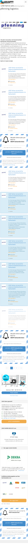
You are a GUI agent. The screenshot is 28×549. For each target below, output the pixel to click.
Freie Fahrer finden (14, 395)
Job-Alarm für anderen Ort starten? (14, 157)
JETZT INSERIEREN (14, 421)
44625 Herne (13, 82)
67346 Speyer (13, 209)
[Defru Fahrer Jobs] (17, 483)
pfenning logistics (12, 79)
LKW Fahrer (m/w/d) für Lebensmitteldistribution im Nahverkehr (17, 69)
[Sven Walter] (23, 488)
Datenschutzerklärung (10, 164)
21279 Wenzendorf (14, 301)
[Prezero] (5, 494)
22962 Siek (12, 233)
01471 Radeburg (13, 186)
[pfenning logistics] (5, 483)
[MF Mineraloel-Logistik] (11, 483)
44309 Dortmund (13, 256)
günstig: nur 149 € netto (10, 418)
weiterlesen (21, 470)
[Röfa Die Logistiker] (11, 494)
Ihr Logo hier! (14, 500)
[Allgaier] (23, 483)
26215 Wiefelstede (14, 277)
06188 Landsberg (13, 128)
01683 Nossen (13, 105)
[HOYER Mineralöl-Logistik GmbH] (17, 488)
